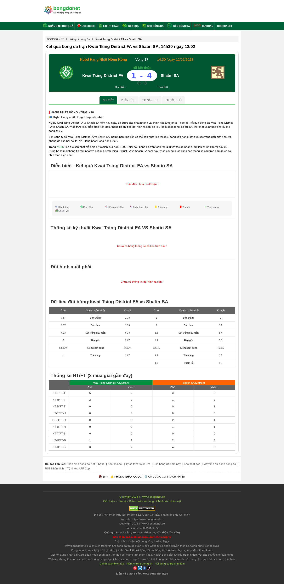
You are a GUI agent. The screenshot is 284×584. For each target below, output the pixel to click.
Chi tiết (108, 100)
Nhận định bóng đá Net (80, 463)
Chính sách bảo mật (168, 501)
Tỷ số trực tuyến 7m (138, 463)
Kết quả (133, 26)
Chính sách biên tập (111, 563)
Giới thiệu (109, 501)
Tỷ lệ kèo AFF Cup (78, 468)
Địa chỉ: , (142, 514)
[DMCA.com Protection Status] (142, 510)
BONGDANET (224, 26)
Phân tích (128, 100)
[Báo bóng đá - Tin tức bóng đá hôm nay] (62, 7)
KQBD (60, 146)
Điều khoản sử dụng (141, 501)
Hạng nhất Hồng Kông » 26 (72, 112)
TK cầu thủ (173, 100)
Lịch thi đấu (111, 26)
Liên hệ (122, 501)
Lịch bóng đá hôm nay (167, 463)
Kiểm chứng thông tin (139, 563)
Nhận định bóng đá (60, 26)
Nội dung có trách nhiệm (170, 563)
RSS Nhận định (54, 468)
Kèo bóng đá (181, 26)
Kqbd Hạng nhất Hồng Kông (103, 59)
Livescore (88, 26)
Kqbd (101, 463)
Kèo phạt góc (192, 463)
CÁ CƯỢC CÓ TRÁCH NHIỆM (166, 476)
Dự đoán (207, 26)
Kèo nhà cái (115, 463)
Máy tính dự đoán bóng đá (219, 463)
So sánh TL (150, 100)
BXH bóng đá (155, 26)
